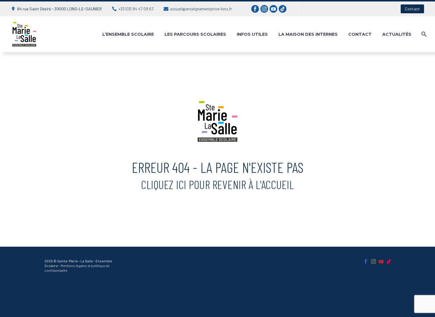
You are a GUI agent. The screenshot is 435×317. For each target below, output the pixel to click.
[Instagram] (264, 9)
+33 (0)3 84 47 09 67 (136, 8)
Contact (412, 8)
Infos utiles (252, 34)
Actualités (396, 34)
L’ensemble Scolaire (128, 34)
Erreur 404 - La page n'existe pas (218, 167)
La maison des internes (308, 34)
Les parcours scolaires (195, 34)
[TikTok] (282, 9)
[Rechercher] (423, 34)
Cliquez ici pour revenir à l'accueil (217, 184)
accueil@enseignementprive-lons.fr (201, 8)
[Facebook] (255, 9)
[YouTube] (273, 9)
